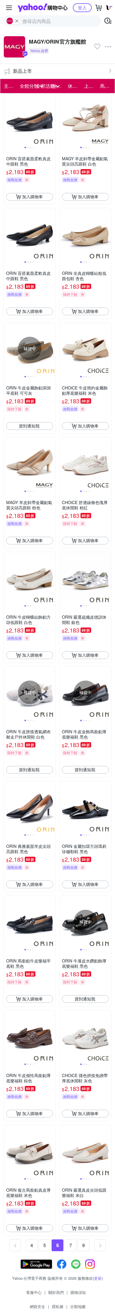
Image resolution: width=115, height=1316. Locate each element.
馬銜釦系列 (106, 85)
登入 (82, 7)
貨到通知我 (29, 426)
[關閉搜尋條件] (16, 21)
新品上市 (22, 70)
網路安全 (37, 1306)
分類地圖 (78, 1306)
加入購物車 (32, 196)
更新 (98, 1278)
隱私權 (57, 1306)
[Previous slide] (8, 119)
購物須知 (78, 1292)
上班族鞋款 (90, 85)
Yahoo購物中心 (43, 8)
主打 (8, 85)
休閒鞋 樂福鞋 (74, 85)
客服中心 (34, 1292)
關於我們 (56, 1292)
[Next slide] (51, 119)
